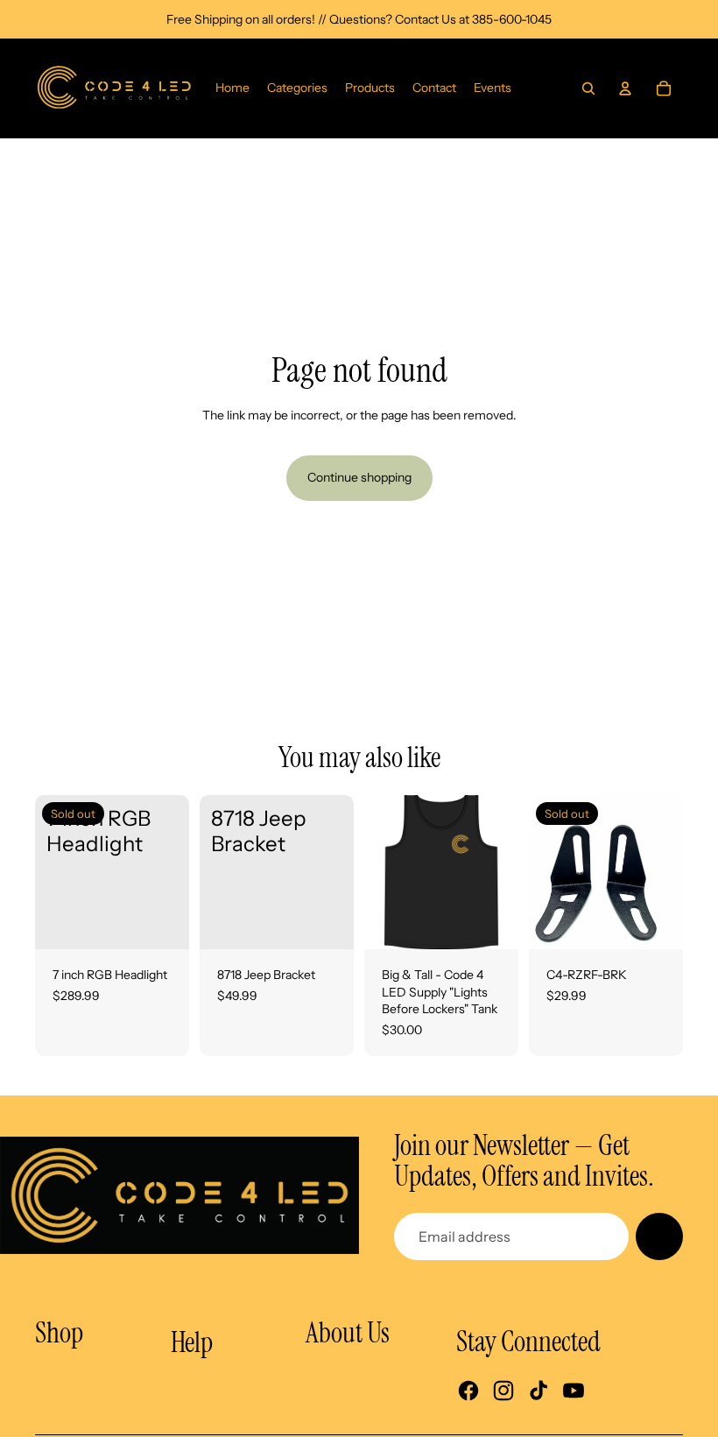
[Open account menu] (625, 88)
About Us (348, 1332)
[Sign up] (659, 1236)
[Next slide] (504, 872)
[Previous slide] (377, 872)
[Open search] (588, 88)
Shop (59, 1332)
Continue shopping (359, 477)
